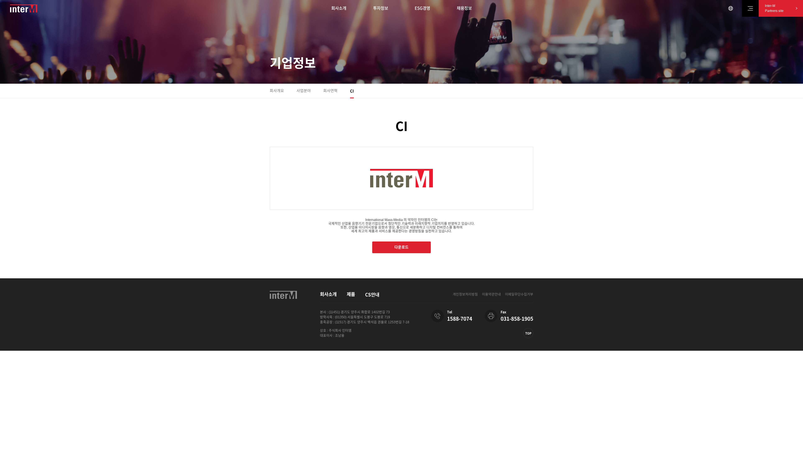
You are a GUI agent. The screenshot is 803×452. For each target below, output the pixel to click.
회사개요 (277, 91)
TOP (528, 333)
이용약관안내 (491, 294)
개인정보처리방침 (465, 294)
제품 (351, 294)
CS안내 (372, 294)
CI (352, 91)
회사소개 (338, 8)
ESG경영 (422, 8)
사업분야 (304, 91)
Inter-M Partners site (774, 8)
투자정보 (380, 8)
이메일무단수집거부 (519, 294)
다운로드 (401, 247)
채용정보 (464, 8)
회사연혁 (330, 91)
